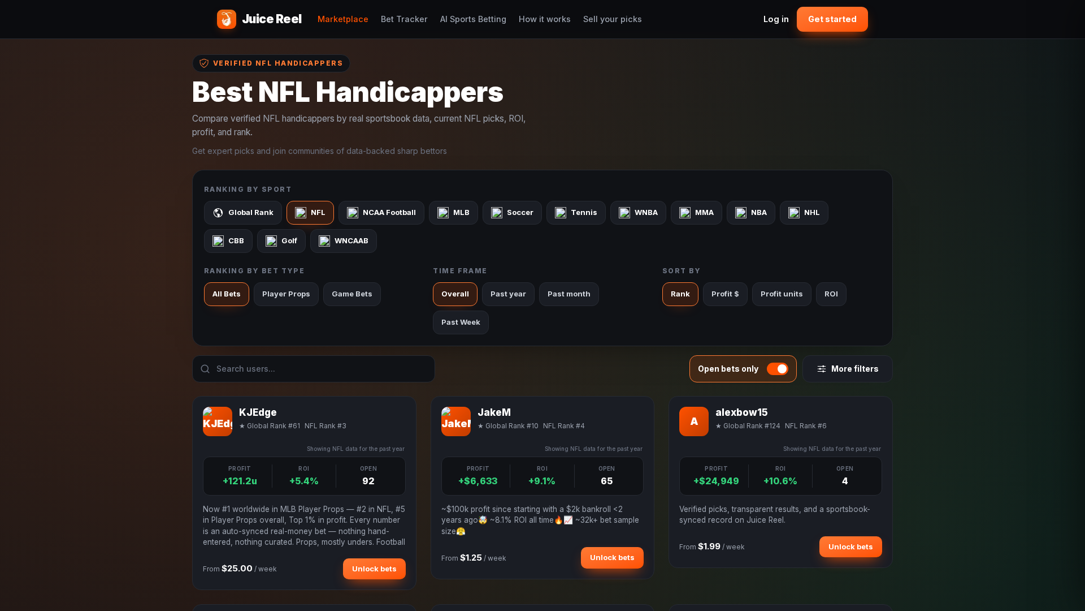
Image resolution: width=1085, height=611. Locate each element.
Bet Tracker (404, 19)
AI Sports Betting (473, 19)
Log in (776, 19)
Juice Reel (272, 19)
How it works (545, 19)
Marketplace (343, 19)
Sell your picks (612, 19)
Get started (832, 19)
